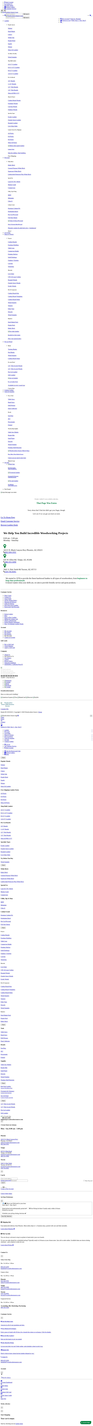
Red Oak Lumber (12, 468)
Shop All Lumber (13, 50)
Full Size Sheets (12, 217)
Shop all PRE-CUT (13, 93)
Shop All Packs (12, 142)
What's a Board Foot (10, 620)
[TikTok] (6, 684)
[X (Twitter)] (7, 687)
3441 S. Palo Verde (6, 1163)
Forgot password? (6, 1180)
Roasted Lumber (13, 123)
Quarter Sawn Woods (14, 283)
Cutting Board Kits (13, 293)
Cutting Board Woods (14, 100)
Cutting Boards (12, 242)
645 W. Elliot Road (6, 1151)
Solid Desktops (12, 257)
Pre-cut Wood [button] (8, 341)
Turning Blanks (12, 349)
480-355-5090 (10, 562)
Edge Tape (11, 309)
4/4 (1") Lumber (12, 64)
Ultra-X (10, 201)
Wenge (10, 47)
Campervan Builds (13, 251)
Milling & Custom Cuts (11, 619)
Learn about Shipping (7, 1229)
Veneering (11, 266)
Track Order (7, 599)
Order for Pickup (9, 603)
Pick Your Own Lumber (11, 605)
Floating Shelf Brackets (14, 447)
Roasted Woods (12, 280)
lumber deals (19, 1423)
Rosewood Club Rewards (11, 607)
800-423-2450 (5, 1267)
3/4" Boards (11, 81)
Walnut (10, 28)
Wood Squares (12, 302)
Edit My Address (6, 1377)
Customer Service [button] (11, 746)
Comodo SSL (5, 709)
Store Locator (9, 2)
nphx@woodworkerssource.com (10, 1142)
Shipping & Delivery (10, 602)
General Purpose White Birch (16, 168)
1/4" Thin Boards (13, 90)
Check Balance (8, 646)
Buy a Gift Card (9, 644)
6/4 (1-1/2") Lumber (14, 67)
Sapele (10, 44)
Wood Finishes (12, 444)
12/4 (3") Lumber (13, 73)
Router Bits (11, 435)
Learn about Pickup (6, 1245)
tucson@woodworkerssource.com (10, 1166)
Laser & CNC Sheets (14, 181)
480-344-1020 (5, 1307)
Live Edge (11, 274)
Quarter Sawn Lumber (14, 120)
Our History (7, 658)
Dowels (10, 312)
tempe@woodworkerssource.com (10, 1154)
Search (27, 14)
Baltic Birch (11, 165)
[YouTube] (7, 682)
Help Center (7, 595)
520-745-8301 (10, 572)
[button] (5, 15)
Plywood (7, 732)
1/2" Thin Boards (13, 87)
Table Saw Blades (13, 432)
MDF (9, 195)
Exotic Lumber (12, 117)
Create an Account (9, 637)
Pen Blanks (11, 352)
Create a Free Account (7, 1189)
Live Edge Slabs (12, 126)
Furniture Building (13, 245)
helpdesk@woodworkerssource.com (11, 1268)
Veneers (10, 305)
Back (3, 757)
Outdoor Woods (12, 109)
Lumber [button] (6, 21)
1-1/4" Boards (12, 84)
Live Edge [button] (7, 232)
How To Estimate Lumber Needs (13, 624)
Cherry (10, 34)
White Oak (11, 37)
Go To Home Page (8, 517)
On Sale (6, 740)
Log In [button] (8, 744)
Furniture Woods (13, 103)
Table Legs (11, 248)
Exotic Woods (12, 286)
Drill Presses (11, 405)
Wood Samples (12, 57)
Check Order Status (6, 1193)
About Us (7, 654)
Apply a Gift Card (9, 647)
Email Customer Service (10, 521)
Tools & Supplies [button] (9, 391)
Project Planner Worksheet (12, 622)
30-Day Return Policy (10, 600)
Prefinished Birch (13, 211)
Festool (10, 425)
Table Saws (11, 399)
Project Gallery (10, 7)
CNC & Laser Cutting (14, 277)
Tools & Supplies (9, 738)
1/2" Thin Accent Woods (15, 369)
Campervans (11, 188)
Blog (5, 616)
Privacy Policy (8, 661)
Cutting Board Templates (15, 296)
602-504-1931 (10, 552)
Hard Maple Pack (13, 322)
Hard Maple (11, 31)
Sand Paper (11, 438)
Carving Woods (12, 106)
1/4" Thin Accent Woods (15, 366)
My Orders (7, 632)
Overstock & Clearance (13, 477)
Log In (3, 1182)
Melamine (11, 198)
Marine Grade (12, 185)
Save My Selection (6, 1216)
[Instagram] (7, 680)
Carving (10, 263)
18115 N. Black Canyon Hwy (9, 1139)
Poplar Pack (11, 325)
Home (40, 712)
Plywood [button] (7, 157)
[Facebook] (7, 685)
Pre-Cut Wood (8, 736)
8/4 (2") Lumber (12, 70)
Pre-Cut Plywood (13, 214)
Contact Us (9, 4)
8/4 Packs (11, 139)
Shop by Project (9, 735)
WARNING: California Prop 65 (13, 664)
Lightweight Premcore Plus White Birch (19, 174)
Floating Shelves (13, 254)
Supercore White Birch (14, 171)
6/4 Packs (11, 136)
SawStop (10, 416)
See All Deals (12, 485)
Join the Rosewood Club (13, 751)
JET (9, 419)
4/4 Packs (11, 133)
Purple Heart (11, 40)
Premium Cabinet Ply (14, 208)
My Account (8, 631)
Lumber (6, 730)
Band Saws (11, 402)
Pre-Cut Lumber (12, 372)
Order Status (9, 5)
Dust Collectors (12, 408)
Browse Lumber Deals (9, 525)
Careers (6, 659)
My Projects (7, 634)
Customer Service (11, 9)
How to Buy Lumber (10, 617)
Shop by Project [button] (9, 234)
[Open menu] (2, 10)
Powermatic (11, 422)
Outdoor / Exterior (13, 260)
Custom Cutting (8, 390)
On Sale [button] (6, 462)
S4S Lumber (11, 375)
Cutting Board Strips (14, 299)
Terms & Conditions (10, 663)
